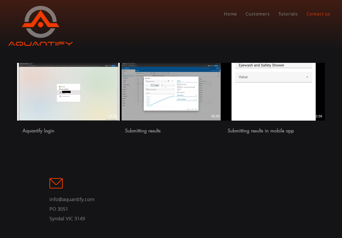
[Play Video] (68, 91)
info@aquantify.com (72, 199)
